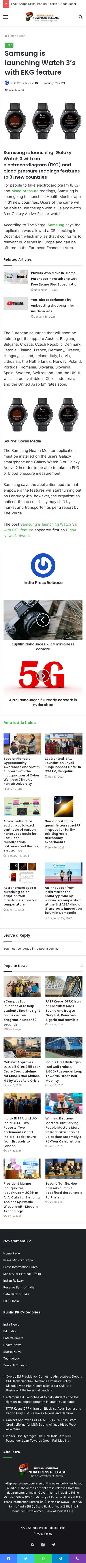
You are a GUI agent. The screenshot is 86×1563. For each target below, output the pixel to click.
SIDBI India (11, 1301)
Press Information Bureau (21, 1267)
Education (10, 1331)
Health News (12, 1345)
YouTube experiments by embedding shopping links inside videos (52, 305)
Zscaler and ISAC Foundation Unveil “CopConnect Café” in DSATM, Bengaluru (63, 764)
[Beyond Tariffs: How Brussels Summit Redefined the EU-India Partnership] (63, 1169)
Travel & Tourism (15, 1365)
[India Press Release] (43, 17)
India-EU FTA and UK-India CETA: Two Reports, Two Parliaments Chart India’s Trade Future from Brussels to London (20, 1132)
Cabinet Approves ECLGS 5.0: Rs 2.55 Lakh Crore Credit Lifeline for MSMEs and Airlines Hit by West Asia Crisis (22, 1071)
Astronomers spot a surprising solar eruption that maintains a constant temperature (21, 896)
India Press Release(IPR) (48, 1527)
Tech (22, 36)
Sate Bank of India (16, 1294)
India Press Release (22, 83)
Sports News (12, 1351)
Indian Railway (13, 1280)
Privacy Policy (43, 1533)
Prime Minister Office (18, 1260)
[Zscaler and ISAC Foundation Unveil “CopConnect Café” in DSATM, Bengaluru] (63, 744)
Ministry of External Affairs (22, 1274)
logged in (28, 948)
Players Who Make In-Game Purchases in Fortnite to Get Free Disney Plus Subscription (55, 279)
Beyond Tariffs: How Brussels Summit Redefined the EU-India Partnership (63, 1190)
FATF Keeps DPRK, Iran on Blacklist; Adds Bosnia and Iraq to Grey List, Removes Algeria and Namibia (63, 1010)
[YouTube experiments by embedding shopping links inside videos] (16, 303)
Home (11, 36)
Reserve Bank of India (18, 1287)
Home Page (11, 1253)
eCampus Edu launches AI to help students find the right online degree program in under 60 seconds (22, 1013)
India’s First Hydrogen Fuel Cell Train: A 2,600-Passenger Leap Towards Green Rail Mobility (63, 1071)
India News (11, 1324)
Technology (11, 1358)
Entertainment (13, 1338)
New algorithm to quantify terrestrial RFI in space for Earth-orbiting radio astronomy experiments (63, 831)
